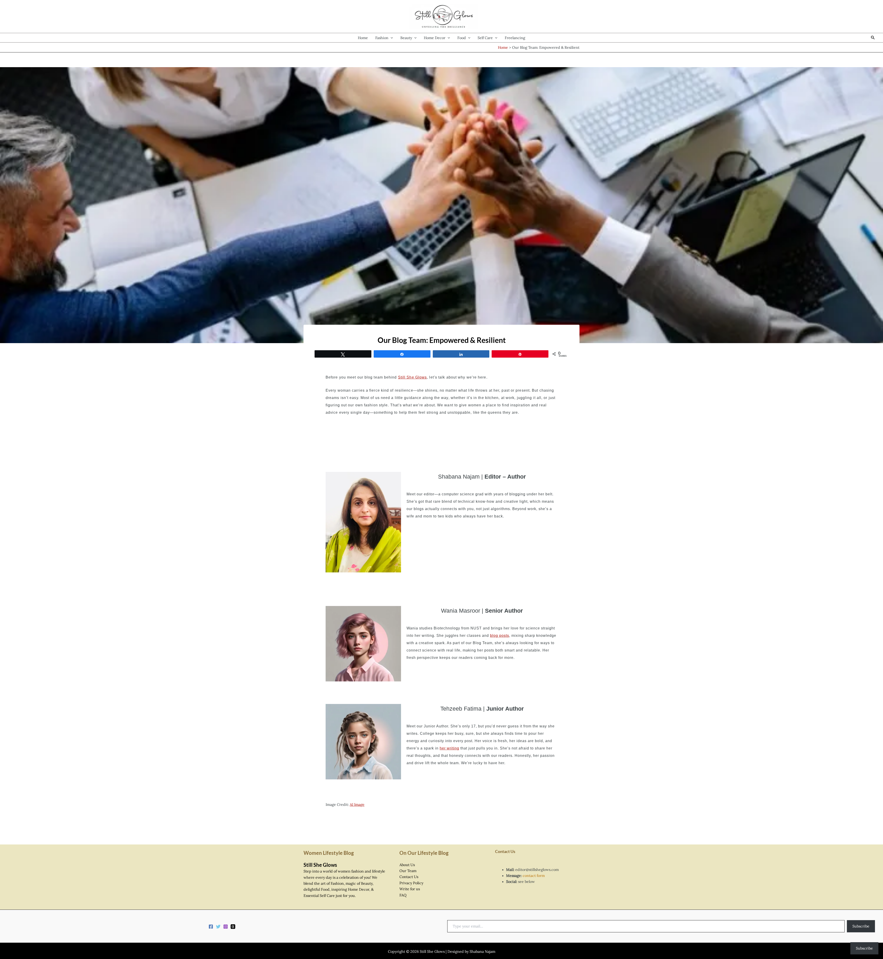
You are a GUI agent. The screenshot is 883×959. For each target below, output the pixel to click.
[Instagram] (225, 926)
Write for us (409, 889)
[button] (390, 37)
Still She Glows (412, 377)
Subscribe (860, 926)
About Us (407, 864)
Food (461, 37)
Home (363, 37)
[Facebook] (211, 926)
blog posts (499, 635)
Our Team (407, 870)
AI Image (357, 804)
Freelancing (515, 37)
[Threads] (233, 926)
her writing (449, 748)
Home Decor (434, 37)
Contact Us (408, 876)
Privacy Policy (411, 883)
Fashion (381, 37)
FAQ (403, 895)
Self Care (485, 37)
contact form (534, 875)
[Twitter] (218, 926)
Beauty (406, 37)
